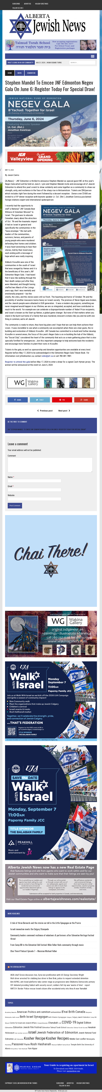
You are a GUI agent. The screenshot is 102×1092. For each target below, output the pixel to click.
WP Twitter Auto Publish (42, 1091)
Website (11, 495)
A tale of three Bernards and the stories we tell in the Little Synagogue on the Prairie (45, 923)
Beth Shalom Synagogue (57, 1017)
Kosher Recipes (57, 1038)
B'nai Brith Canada (73, 1012)
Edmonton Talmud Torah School (54, 1027)
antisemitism (56, 1012)
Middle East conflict (77, 1039)
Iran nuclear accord (21, 1033)
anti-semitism (43, 1012)
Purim (27, 1044)
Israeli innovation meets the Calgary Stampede (29, 929)
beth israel (15, 1017)
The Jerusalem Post (17, 966)
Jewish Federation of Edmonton (57, 1032)
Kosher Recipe (34, 1038)
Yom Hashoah (22, 1049)
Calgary (69, 1017)
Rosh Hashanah (40, 1044)
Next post (62, 410)
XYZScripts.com (62, 1091)
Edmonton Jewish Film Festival (27, 1027)
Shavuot (54, 1045)
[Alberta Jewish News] (51, 26)
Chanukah (53, 1022)
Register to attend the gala (17, 361)
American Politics (26, 1012)
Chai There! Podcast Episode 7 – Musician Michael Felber (33, 951)
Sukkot (59, 1045)
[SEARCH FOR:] (82, 62)
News (20, 72)
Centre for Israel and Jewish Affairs (23, 1023)
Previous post (46, 410)
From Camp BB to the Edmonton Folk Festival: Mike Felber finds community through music (47, 944)
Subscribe (16, 4)
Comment (12, 455)
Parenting (8, 1045)
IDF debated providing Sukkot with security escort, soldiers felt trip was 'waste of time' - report (50, 985)
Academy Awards (10, 1012)
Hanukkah (92, 1027)
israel (32, 1032)
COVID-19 (69, 1022)
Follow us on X (17, 8)
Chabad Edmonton (42, 1023)
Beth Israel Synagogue (34, 1017)
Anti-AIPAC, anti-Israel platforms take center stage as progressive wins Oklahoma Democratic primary (52, 982)
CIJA (59, 1023)
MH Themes (33, 1083)
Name (10, 477)
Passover (18, 1044)
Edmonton (9, 1027)
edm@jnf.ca (47, 356)
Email (10, 486)
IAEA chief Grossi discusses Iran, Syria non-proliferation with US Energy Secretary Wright (47, 975)
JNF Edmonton (18, 1039)
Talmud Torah (66, 1045)
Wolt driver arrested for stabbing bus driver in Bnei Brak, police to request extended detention (49, 978)
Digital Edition (84, 1022)
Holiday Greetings (41, 4)
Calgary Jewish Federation (81, 1017)
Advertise (27, 4)
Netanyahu (91, 1039)
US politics (14, 1049)
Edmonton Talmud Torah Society (77, 1028)
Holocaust (9, 1032)
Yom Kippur (32, 1048)
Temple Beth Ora (77, 1044)
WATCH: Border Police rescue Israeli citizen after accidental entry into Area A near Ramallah (48, 988)
